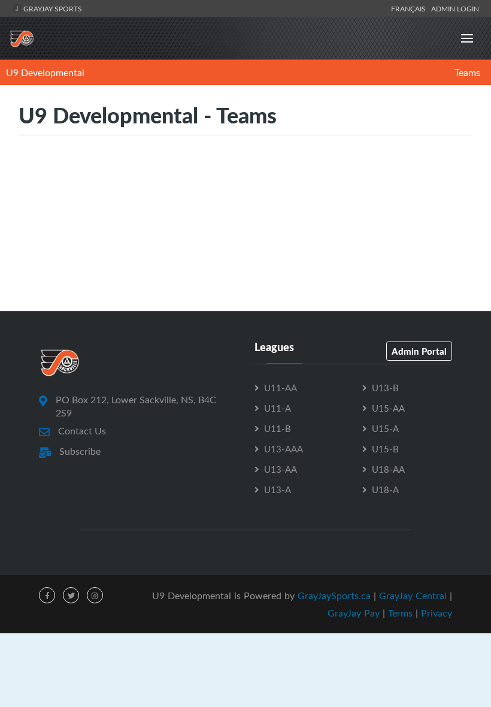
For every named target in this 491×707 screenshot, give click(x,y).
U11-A (277, 408)
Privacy (436, 613)
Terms (400, 613)
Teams (467, 72)
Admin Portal (419, 351)
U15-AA (388, 408)
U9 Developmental (45, 72)
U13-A (277, 489)
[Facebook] (47, 595)
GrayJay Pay (354, 613)
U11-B (277, 428)
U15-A (385, 428)
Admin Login (455, 8)
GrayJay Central (413, 595)
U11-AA (280, 388)
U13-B (385, 388)
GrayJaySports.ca (334, 595)
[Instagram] (94, 595)
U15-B (385, 449)
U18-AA (388, 469)
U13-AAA (283, 449)
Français (410, 8)
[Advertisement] (245, 257)
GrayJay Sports (52, 8)
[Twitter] (70, 595)
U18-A (385, 489)
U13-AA (280, 469)
